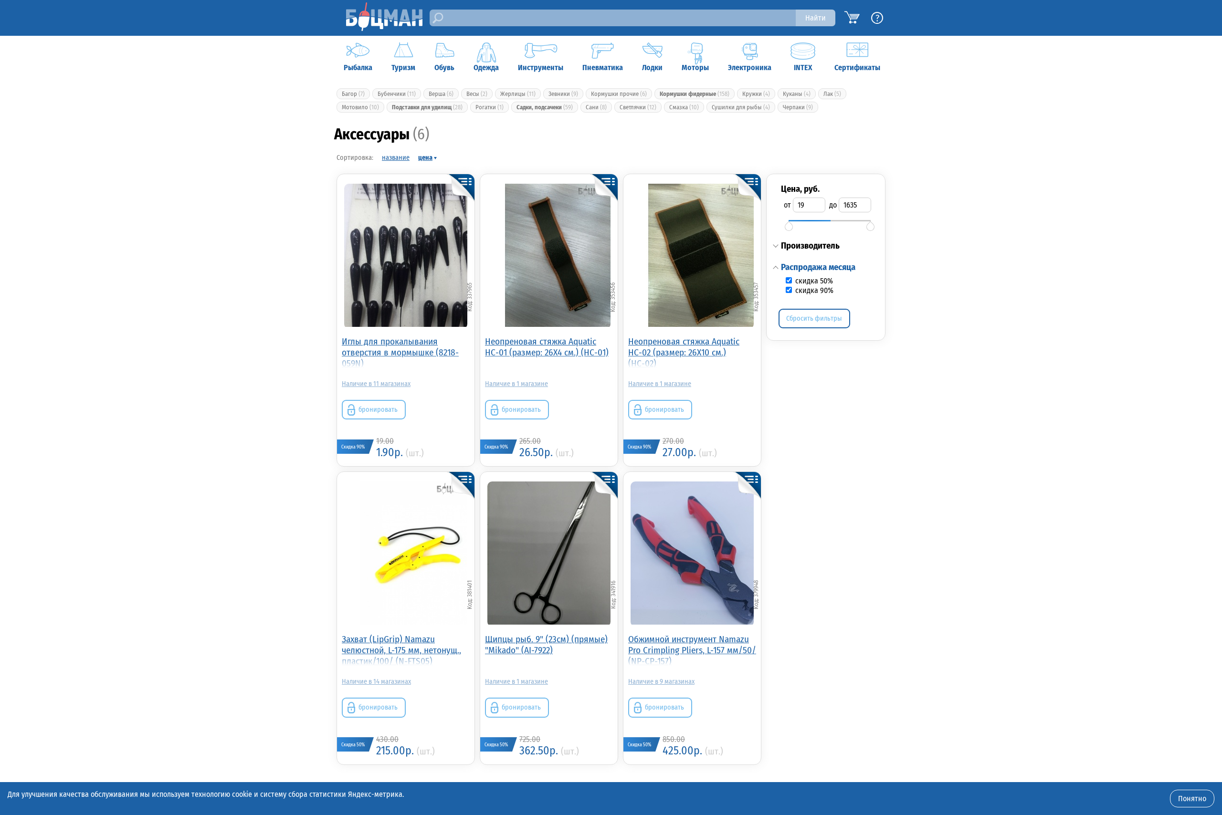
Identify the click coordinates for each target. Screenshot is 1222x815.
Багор (353, 93)
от (787, 204)
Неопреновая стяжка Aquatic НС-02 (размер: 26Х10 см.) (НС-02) (683, 352)
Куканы (797, 93)
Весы (476, 93)
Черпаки (798, 107)
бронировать (378, 410)
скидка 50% (813, 280)
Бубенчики (397, 93)
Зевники (563, 93)
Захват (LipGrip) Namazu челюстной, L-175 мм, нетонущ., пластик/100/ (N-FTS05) (401, 650)
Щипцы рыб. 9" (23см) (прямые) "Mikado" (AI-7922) (546, 645)
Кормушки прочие (619, 93)
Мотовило (360, 107)
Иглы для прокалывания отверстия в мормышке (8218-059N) (400, 352)
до (833, 204)
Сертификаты (857, 67)
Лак (832, 93)
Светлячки (638, 107)
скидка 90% (813, 290)
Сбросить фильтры (814, 318)
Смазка (684, 107)
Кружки (756, 93)
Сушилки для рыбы (741, 107)
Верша (441, 93)
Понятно (1192, 798)
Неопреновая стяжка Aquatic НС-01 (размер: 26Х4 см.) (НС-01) (547, 347)
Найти (815, 17)
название (396, 158)
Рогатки (489, 107)
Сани (596, 107)
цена (425, 158)
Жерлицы (518, 93)
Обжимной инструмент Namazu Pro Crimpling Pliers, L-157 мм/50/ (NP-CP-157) (692, 650)
